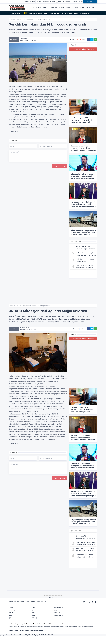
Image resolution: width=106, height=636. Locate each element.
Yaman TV (46, 8)
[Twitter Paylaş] (91, 39)
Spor (67, 8)
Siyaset (61, 8)
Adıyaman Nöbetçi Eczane (83, 49)
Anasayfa (12, 19)
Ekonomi (54, 8)
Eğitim (82, 8)
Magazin (75, 8)
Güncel (38, 8)
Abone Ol (71, 39)
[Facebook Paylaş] (88, 39)
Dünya (88, 8)
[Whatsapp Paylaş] (95, 39)
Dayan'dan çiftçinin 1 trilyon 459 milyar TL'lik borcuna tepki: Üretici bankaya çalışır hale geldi (57, 13)
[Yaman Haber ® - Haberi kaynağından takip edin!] (17, 7)
